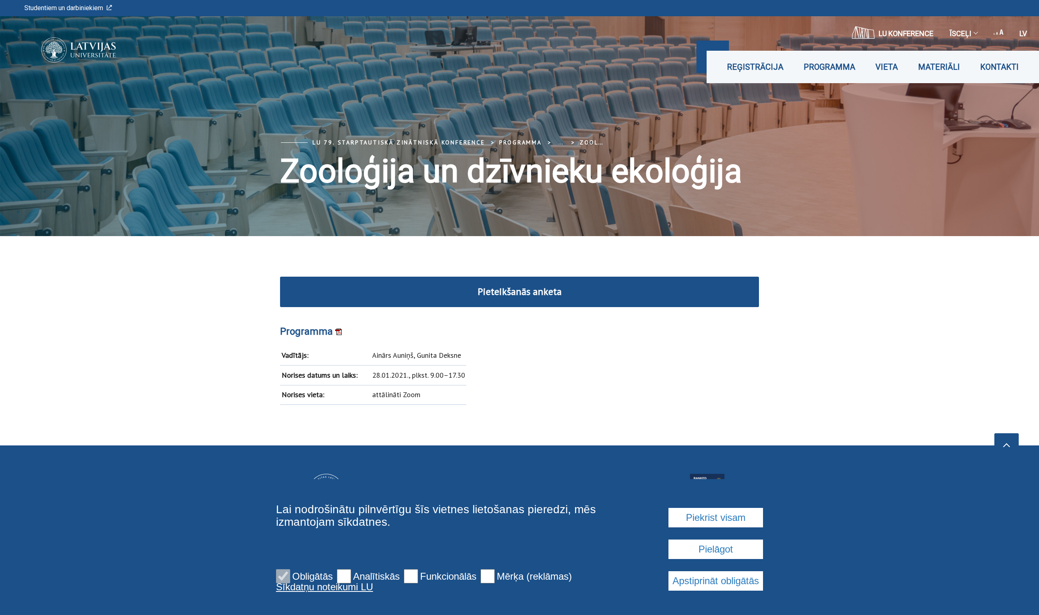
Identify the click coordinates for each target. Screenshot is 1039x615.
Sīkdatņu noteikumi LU (324, 587)
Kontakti (999, 67)
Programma (829, 67)
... (560, 142)
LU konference (906, 33)
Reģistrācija (755, 67)
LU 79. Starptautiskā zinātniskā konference (399, 142)
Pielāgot (715, 549)
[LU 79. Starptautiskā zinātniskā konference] (66, 49)
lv (1023, 33)
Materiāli (939, 67)
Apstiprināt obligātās (716, 580)
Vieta (886, 67)
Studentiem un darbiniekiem (63, 8)
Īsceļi (960, 33)
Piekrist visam (716, 517)
